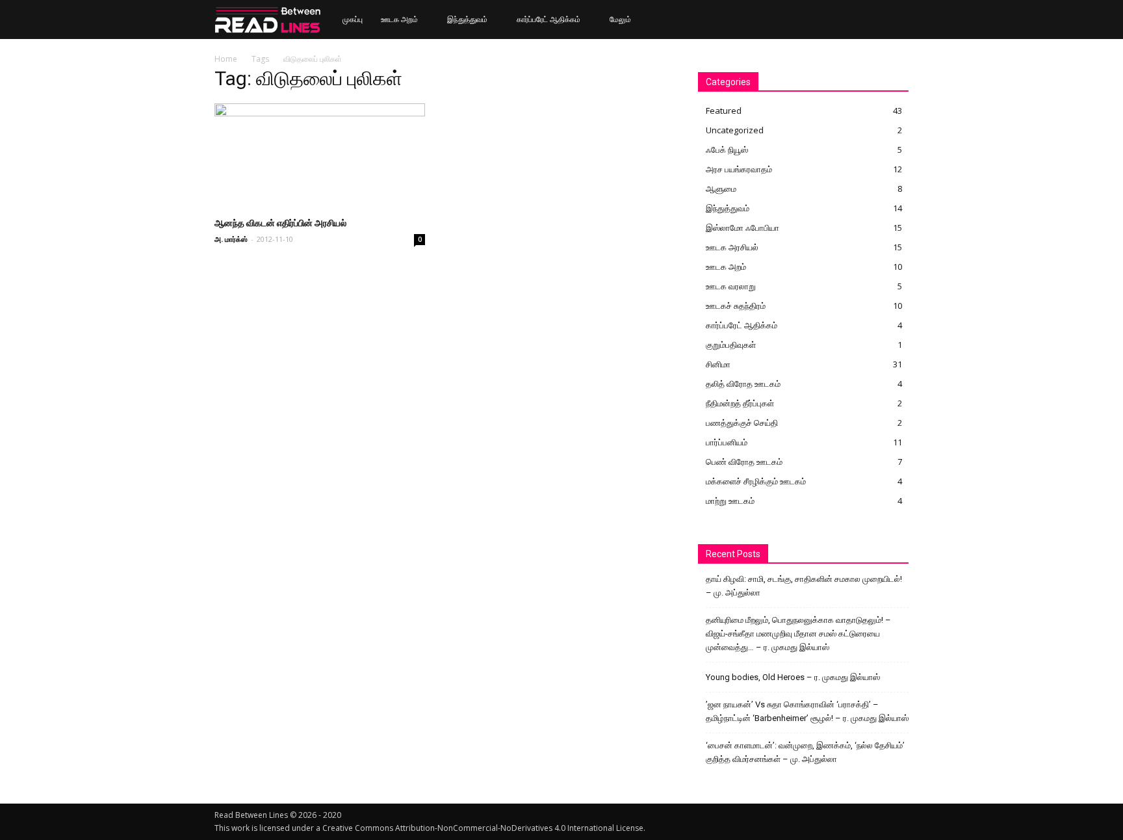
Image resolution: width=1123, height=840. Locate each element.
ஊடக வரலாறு (731, 286)
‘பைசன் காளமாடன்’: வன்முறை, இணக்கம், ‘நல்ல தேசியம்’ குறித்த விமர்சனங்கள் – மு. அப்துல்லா (805, 752)
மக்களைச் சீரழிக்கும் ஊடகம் (756, 481)
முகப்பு (352, 19)
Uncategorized (735, 130)
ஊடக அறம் (399, 19)
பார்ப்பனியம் (726, 442)
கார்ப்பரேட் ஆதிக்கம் (548, 19)
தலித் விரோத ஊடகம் (743, 383)
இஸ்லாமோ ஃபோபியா (742, 227)
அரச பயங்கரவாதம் (739, 169)
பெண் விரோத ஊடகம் (744, 461)
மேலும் (620, 19)
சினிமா (718, 364)
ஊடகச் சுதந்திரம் (736, 305)
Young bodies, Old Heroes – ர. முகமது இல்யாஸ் (793, 677)
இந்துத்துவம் (467, 19)
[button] (893, 20)
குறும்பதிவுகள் (731, 344)
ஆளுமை (721, 188)
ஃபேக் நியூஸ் (727, 149)
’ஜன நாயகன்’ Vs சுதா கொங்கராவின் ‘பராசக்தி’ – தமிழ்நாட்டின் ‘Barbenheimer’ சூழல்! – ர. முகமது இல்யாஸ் (807, 711)
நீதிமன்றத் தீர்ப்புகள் (740, 403)
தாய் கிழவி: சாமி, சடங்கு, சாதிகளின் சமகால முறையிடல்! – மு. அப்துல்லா (804, 585)
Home (225, 58)
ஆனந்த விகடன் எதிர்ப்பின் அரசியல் (280, 223)
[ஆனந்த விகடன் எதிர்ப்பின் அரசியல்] (319, 155)
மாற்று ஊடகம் (730, 500)
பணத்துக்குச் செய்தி (742, 422)
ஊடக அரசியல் (732, 247)
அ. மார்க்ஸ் (231, 239)
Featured (724, 110)
